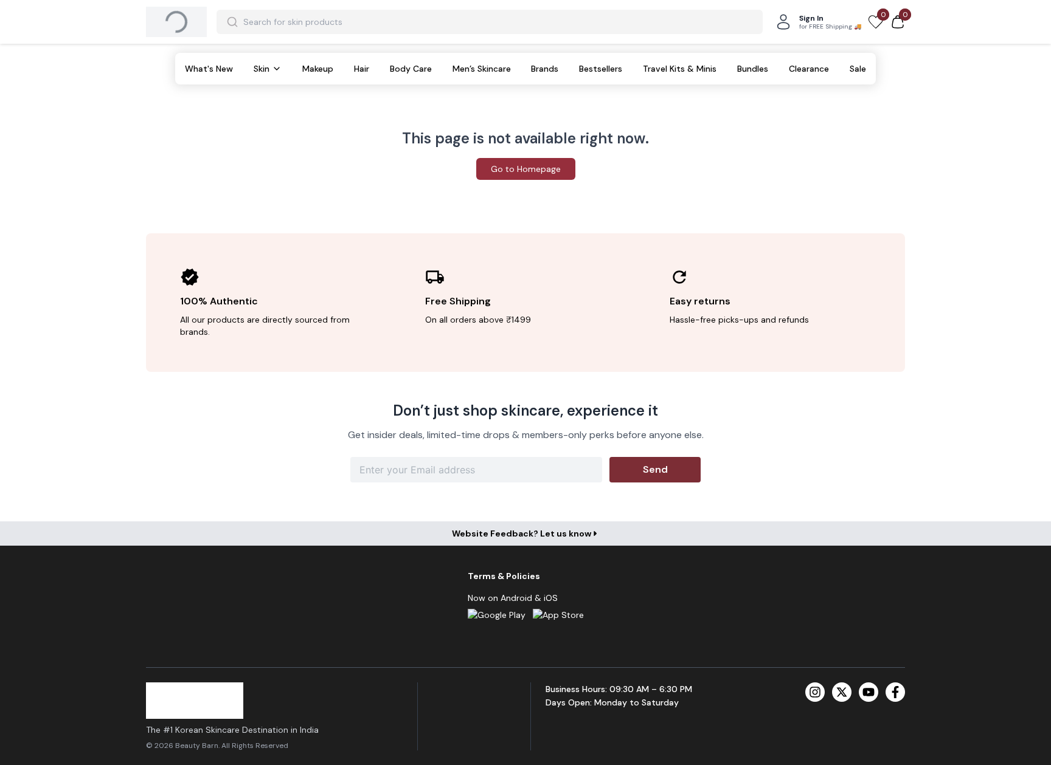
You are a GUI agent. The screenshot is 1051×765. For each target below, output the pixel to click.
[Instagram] (815, 692)
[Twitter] (842, 692)
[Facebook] (895, 692)
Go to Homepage (526, 168)
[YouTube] (868, 692)
